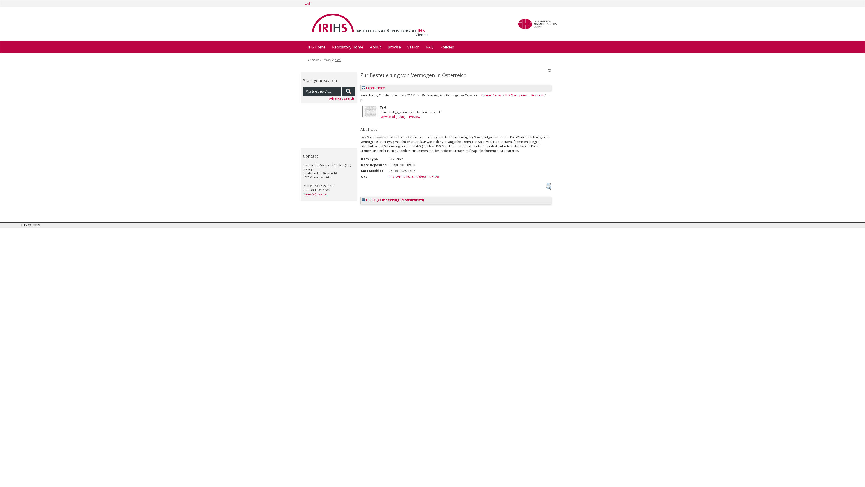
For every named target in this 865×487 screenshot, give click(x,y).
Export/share (375, 88)
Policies (447, 47)
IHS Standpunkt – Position (524, 95)
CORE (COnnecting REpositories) (394, 199)
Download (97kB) (392, 116)
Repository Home (347, 47)
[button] (548, 186)
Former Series (491, 95)
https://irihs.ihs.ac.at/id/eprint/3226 (414, 176)
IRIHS (338, 60)
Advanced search (341, 98)
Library (327, 60)
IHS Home (317, 47)
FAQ (430, 47)
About (375, 47)
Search (413, 47)
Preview (414, 116)
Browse (394, 47)
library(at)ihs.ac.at (315, 194)
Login (307, 3)
